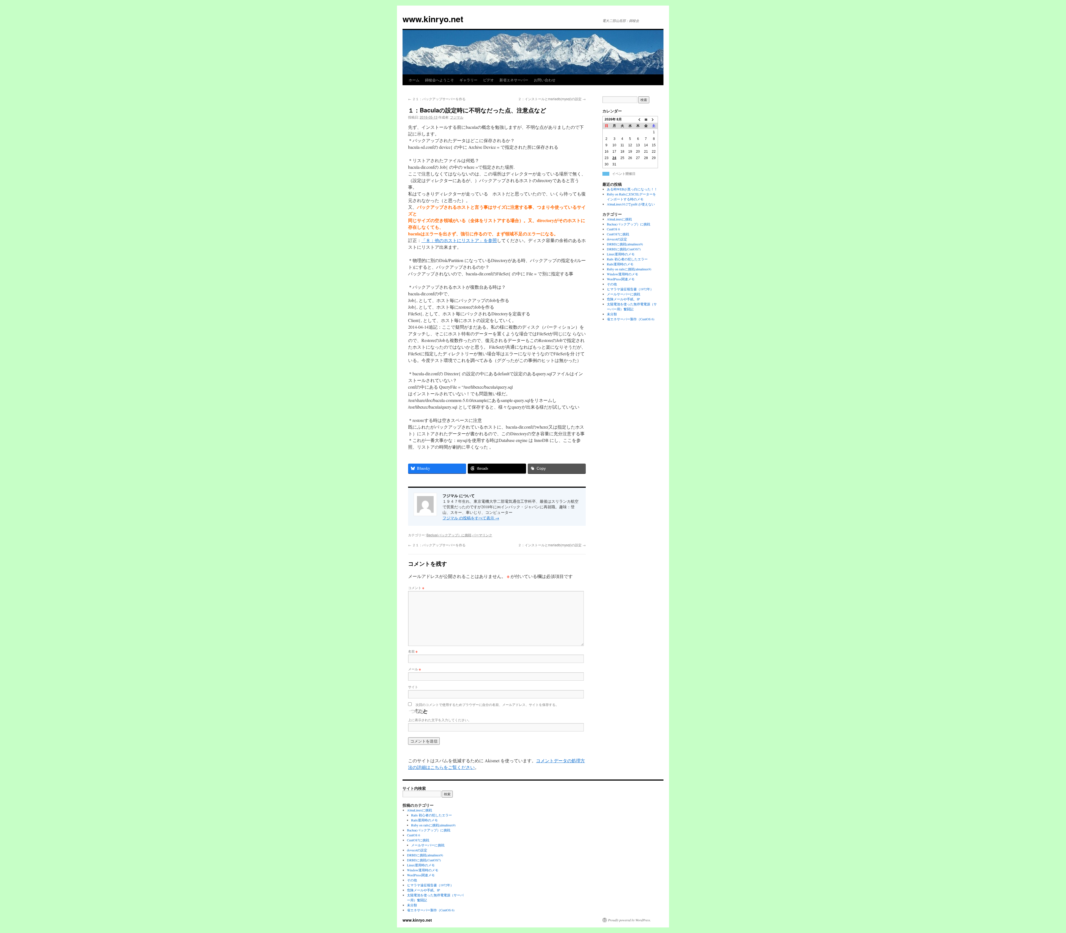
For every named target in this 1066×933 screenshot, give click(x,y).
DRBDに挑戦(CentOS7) (624, 249)
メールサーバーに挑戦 (623, 294)
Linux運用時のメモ (621, 254)
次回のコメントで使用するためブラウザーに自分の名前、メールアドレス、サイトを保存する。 (487, 704)
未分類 (612, 314)
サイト (413, 686)
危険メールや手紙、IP (623, 299)
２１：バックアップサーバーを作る (437, 98)
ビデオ (488, 79)
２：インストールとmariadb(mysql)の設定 (552, 98)
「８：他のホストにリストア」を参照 (459, 240)
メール (414, 669)
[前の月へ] (638, 119)
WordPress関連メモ (621, 279)
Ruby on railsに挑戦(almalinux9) (629, 269)
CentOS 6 (613, 229)
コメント (416, 587)
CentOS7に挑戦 (618, 234)
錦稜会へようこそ (439, 79)
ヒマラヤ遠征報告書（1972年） (630, 289)
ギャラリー (468, 79)
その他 (612, 284)
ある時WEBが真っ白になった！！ (632, 189)
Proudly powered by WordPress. (629, 920)
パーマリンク (482, 534)
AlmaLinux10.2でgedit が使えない (631, 204)
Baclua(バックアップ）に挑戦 (448, 534)
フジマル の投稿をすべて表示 (471, 517)
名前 (413, 651)
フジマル (456, 117)
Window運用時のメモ (622, 274)
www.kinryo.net (433, 19)
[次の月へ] (654, 119)
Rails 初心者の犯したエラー (627, 259)
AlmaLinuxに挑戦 (619, 219)
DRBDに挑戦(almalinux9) (625, 244)
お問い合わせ (544, 79)
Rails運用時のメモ (620, 264)
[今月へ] (646, 119)
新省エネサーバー (513, 79)
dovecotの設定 (617, 239)
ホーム (414, 79)
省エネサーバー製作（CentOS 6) (630, 319)
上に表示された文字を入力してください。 (439, 719)
